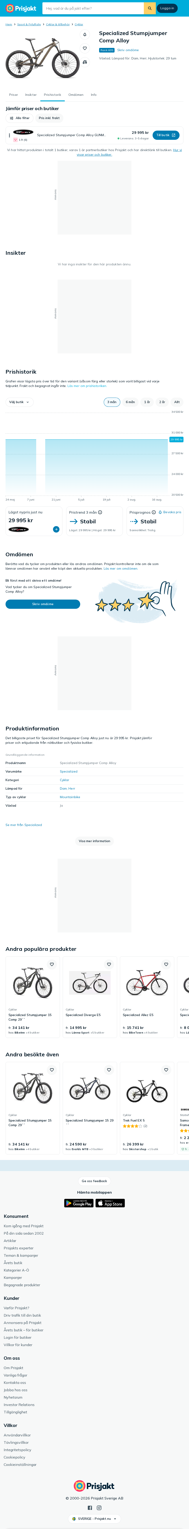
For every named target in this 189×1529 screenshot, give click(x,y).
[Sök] (150, 8)
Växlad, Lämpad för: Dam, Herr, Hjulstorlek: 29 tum (137, 58)
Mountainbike (70, 797)
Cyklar (79, 24)
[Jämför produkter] (85, 62)
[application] (94, 456)
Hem (9, 24)
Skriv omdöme (128, 50)
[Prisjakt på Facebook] (90, 1507)
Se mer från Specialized (24, 825)
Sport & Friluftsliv (29, 24)
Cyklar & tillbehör (58, 24)
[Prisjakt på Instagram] (99, 1507)
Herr (71, 788)
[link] (33, 997)
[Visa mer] (9, 135)
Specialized (69, 771)
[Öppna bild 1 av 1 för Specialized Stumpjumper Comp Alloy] (43, 58)
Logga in (167, 8)
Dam (63, 788)
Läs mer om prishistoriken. (87, 386)
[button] (85, 34)
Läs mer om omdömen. (121, 568)
